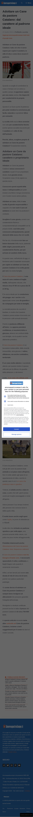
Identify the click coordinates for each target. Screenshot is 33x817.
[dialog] (16, 408)
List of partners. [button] (20, 415)
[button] (16, 405)
